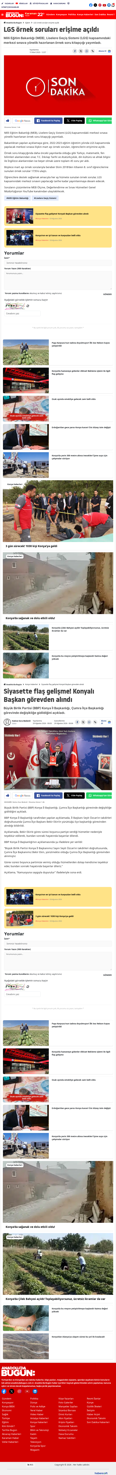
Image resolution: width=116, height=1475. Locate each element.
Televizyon (35, 1441)
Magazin (34, 1449)
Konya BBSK (8, 1406)
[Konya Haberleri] (58, 510)
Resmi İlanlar (94, 1398)
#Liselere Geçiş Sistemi (45, 198)
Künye (90, 1402)
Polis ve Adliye (37, 1406)
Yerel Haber (36, 1410)
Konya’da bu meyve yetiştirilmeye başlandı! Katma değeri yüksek (80, 657)
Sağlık (5, 1414)
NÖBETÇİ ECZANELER (10, 7)
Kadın (33, 1434)
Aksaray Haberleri (11, 1434)
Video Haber (37, 1414)
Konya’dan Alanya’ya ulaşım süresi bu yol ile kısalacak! (78, 1336)
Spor (32, 1426)
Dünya (33, 1402)
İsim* (7, 258)
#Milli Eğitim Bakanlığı (17, 198)
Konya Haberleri (31, 684)
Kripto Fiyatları (66, 1422)
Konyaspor (8, 1402)
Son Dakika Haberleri (98, 1422)
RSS (31, 1464)
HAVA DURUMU (59, 3)
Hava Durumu (66, 1434)
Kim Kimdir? (8, 1426)
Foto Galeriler (66, 1402)
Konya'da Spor (38, 1445)
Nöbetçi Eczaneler (68, 1430)
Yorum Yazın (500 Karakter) (17, 268)
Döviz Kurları (65, 1414)
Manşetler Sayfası (68, 1406)
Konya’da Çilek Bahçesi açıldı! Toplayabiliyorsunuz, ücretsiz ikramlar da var (80, 629)
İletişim (91, 1410)
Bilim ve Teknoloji (39, 1430)
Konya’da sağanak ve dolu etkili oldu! (30, 618)
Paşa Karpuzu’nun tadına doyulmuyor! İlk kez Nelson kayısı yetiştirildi (81, 344)
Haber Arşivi (93, 1414)
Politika (34, 1398)
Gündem (6, 1398)
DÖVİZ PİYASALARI (40, 3)
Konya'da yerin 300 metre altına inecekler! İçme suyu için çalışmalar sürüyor (79, 457)
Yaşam (33, 1438)
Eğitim (27, 23)
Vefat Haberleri (10, 1441)
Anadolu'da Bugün (14, 23)
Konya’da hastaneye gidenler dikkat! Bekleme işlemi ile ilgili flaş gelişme (81, 372)
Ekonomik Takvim (68, 1426)
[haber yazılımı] (101, 1472)
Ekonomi (6, 1410)
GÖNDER (107, 294)
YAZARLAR (9, 3)
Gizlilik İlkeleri (94, 1406)
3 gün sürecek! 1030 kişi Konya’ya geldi (31, 546)
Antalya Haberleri (39, 1418)
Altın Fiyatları (65, 1418)
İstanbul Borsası (67, 1410)
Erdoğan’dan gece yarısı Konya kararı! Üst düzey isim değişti (81, 427)
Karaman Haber (10, 1438)
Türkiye (6, 1418)
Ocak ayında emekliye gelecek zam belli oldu (74, 399)
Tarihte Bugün (9, 1430)
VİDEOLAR (23, 3)
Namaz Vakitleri (67, 1438)
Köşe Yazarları (66, 1398)
